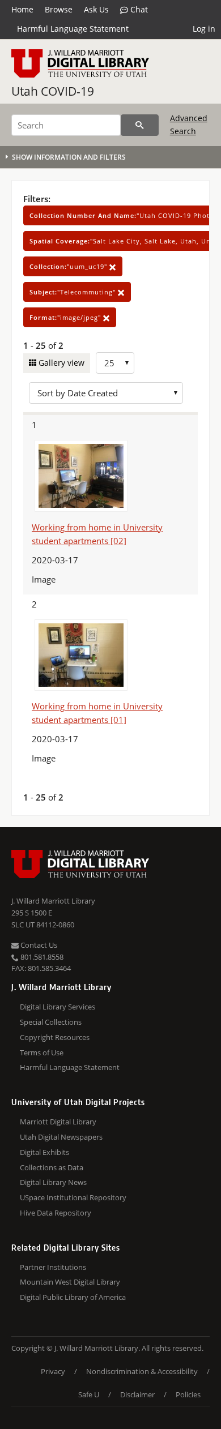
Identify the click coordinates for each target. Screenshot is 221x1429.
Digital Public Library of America (73, 1297)
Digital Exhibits (44, 1152)
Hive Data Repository (55, 1213)
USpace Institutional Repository (73, 1197)
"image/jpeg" (66, 317)
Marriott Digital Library (58, 1121)
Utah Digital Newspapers (61, 1137)
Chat (138, 9)
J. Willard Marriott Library (53, 901)
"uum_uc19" (69, 266)
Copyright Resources (55, 1037)
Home (22, 9)
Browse (59, 9)
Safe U (88, 1394)
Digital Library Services (57, 1007)
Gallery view (60, 362)
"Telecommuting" (73, 292)
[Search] (140, 125)
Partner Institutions (53, 1267)
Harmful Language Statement (73, 28)
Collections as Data (51, 1167)
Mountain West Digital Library (70, 1282)
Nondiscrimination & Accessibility (142, 1371)
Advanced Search (188, 124)
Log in (204, 28)
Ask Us (96, 9)
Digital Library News (53, 1182)
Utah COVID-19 (52, 91)
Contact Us (38, 945)
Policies (188, 1394)
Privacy (53, 1371)
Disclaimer (137, 1394)
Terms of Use (41, 1052)
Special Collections (51, 1022)
